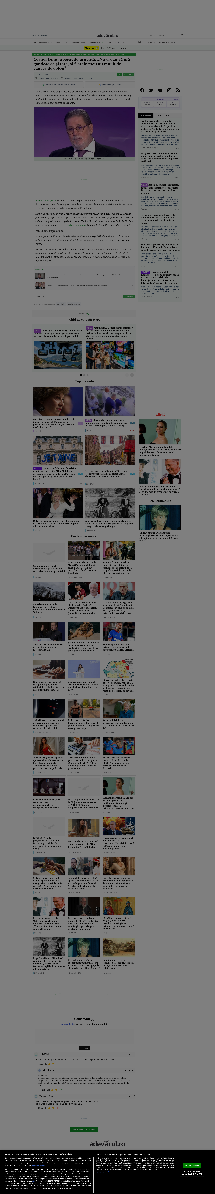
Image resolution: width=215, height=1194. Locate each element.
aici (33, 1181)
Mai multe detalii (38, 1165)
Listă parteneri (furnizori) (105, 1172)
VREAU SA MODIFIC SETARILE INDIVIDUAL (192, 1173)
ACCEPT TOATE (192, 1165)
